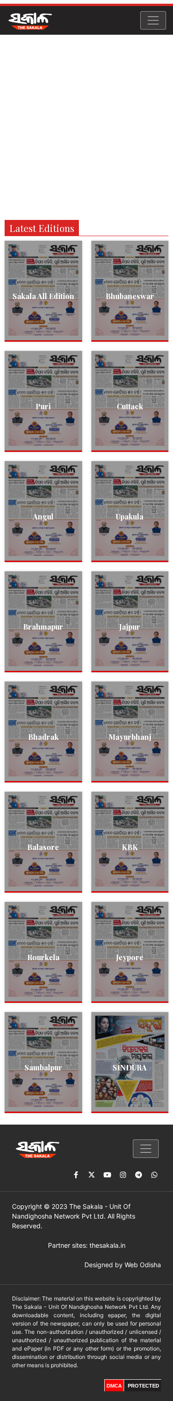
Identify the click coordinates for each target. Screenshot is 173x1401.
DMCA (114, 1385)
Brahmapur (43, 627)
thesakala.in (107, 1245)
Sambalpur (43, 1067)
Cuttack (130, 406)
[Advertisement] (86, 126)
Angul (43, 516)
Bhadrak (43, 737)
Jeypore (129, 957)
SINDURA (130, 1067)
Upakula (129, 516)
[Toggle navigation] (153, 20)
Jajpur (129, 627)
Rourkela (43, 957)
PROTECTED (143, 1385)
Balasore (43, 847)
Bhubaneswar (130, 296)
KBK (130, 847)
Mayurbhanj (129, 737)
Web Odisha (143, 1265)
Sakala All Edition (43, 296)
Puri (43, 406)
